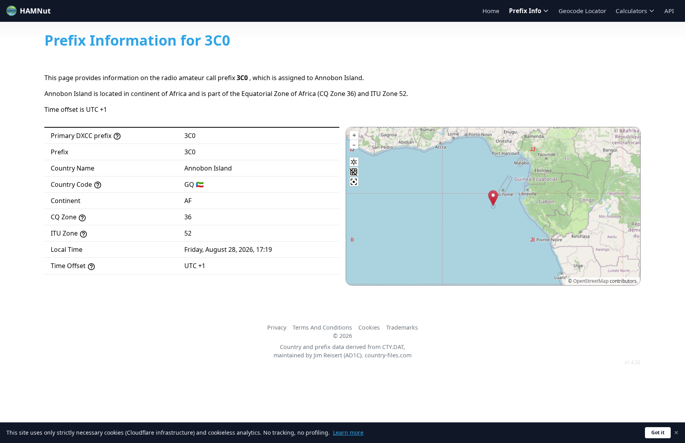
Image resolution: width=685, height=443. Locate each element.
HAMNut (35, 10)
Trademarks (402, 327)
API (669, 11)
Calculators (631, 11)
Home (490, 11)
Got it (657, 432)
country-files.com (388, 355)
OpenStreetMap (590, 281)
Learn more (348, 432)
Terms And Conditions (322, 327)
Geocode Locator (582, 11)
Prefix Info (525, 11)
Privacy (276, 327)
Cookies (369, 327)
